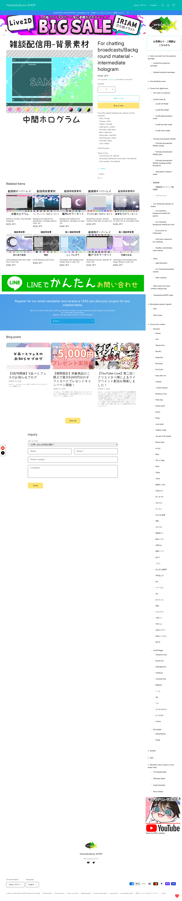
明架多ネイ (160, 533)
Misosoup (159, 363)
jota (157, 581)
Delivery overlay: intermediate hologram (18, 220)
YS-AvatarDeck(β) (159, 772)
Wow (157, 454)
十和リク (159, 618)
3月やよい (159, 624)
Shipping (111, 79)
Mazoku (158, 351)
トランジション (161, 195)
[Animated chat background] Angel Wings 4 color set (125, 261)
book (155, 309)
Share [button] (103, 169)
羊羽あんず (160, 575)
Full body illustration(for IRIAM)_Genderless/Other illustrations (162, 163)
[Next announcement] (175, 12)
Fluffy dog (159, 400)
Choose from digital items (159, 88)
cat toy (158, 448)
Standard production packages (164, 72)
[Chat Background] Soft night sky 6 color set (18, 261)
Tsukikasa (159, 673)
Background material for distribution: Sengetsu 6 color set (72, 221)
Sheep (158, 740)
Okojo (158, 418)
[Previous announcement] (7, 12)
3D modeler (157, 729)
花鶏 (157, 606)
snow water (160, 424)
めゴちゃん (160, 600)
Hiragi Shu (159, 357)
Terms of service (72, 893)
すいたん (159, 509)
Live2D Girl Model (162, 104)
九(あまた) (159, 491)
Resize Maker (158, 792)
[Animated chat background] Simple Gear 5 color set (71, 261)
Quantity (101, 84)
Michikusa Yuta (161, 394)
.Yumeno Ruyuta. (162, 388)
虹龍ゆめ (159, 685)
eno (157, 594)
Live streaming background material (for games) (161, 213)
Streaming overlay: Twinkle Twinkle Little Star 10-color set (99, 220)
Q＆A (164, 893)
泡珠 (157, 521)
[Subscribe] (92, 321)
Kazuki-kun (160, 661)
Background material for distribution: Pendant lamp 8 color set (44, 221)
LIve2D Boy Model (162, 110)
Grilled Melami (161, 734)
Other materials (161, 278)
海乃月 (158, 642)
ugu (157, 697)
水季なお (159, 545)
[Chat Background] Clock (43, 260)
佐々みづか (160, 497)
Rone (157, 466)
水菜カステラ (160, 630)
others (155, 259)
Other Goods (157, 315)
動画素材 (156, 183)
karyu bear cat (161, 376)
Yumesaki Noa (161, 679)
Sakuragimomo (161, 667)
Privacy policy (59, 893)
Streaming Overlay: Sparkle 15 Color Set (98, 261)
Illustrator (156, 329)
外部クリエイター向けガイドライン (147, 893)
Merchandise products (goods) (161, 304)
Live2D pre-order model (164, 124)
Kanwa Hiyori (160, 406)
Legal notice (114, 893)
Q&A (151, 758)
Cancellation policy (126, 893)
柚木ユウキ (160, 539)
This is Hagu (160, 460)
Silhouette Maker (159, 779)
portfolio (153, 751)
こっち (158, 691)
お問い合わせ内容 (33, 441)
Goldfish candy (161, 430)
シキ (157, 703)
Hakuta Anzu (160, 345)
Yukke (158, 472)
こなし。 (159, 563)
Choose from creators (157, 324)
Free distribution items (158, 81)
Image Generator (159, 785)
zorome (158, 721)
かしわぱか (160, 715)
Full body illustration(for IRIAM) (164, 139)
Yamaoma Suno (161, 655)
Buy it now (118, 105)
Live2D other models (163, 131)
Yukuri (158, 479)
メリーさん (160, 588)
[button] (162, 5)
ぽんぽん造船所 (161, 569)
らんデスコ (160, 612)
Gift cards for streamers (161, 93)
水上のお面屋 (160, 515)
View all (72, 420)
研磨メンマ (160, 551)
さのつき (159, 527)
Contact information (100, 893)
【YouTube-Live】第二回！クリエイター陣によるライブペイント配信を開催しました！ (117, 379)
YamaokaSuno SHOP (19, 893)
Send (35, 485)
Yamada (158, 382)
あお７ (158, 557)
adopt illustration (161, 263)
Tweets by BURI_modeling (155, 833)
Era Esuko (159, 369)
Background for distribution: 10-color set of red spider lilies (126, 220)
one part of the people (163, 436)
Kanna (158, 412)
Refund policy (47, 893)
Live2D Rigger (158, 650)
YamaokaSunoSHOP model (163, 295)
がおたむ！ (160, 503)
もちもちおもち (161, 709)
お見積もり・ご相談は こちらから (164, 43)
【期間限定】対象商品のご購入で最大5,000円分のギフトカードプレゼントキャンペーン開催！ (72, 379)
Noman (158, 333)
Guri (157, 339)
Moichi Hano (160, 442)
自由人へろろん (161, 636)
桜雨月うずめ (160, 485)
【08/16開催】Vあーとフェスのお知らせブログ (27, 375)
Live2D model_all (159, 99)
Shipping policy (86, 893)
